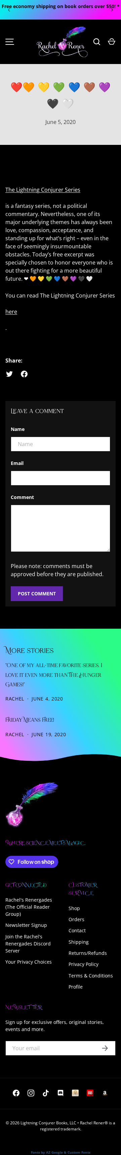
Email (17, 463)
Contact (77, 930)
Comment (22, 497)
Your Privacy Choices (28, 962)
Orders (76, 919)
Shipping (79, 942)
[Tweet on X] (9, 374)
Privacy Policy (83, 964)
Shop (74, 908)
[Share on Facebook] (24, 374)
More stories (29, 651)
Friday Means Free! (29, 720)
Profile (76, 987)
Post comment (37, 593)
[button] (111, 41)
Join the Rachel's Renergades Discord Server (28, 943)
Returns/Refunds (88, 953)
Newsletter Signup (26, 925)
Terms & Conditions (91, 975)
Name (18, 429)
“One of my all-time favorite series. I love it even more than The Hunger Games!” (53, 675)
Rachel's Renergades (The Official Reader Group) (28, 907)
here (11, 311)
